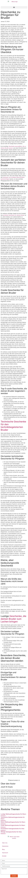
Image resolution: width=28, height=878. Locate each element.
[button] (14, 7)
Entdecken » (3, 815)
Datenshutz (5, 846)
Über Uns (4, 843)
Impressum (5, 852)
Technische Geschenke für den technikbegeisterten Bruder (13, 425)
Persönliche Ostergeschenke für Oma (12, 828)
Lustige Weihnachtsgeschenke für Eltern (13, 814)
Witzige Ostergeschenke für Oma (11, 832)
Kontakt (4, 856)
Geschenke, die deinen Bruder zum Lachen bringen (13, 619)
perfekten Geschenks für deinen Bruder (13, 215)
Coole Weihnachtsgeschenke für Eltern (13, 825)
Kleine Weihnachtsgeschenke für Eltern (13, 822)
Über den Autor (8, 783)
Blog (3, 849)
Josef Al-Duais (7, 787)
